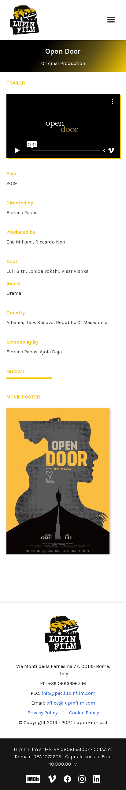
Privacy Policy (42, 713)
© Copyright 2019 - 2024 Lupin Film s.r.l (63, 722)
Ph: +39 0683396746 (63, 683)
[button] (111, 20)
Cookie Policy (84, 713)
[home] (54, 20)
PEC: (63, 693)
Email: (63, 703)
